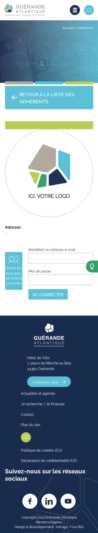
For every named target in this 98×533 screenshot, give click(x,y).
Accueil (68, 27)
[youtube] (68, 501)
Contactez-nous (45, 381)
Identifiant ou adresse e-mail (51, 249)
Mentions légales (49, 521)
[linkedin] (49, 501)
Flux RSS (77, 526)
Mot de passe (39, 271)
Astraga (61, 526)
